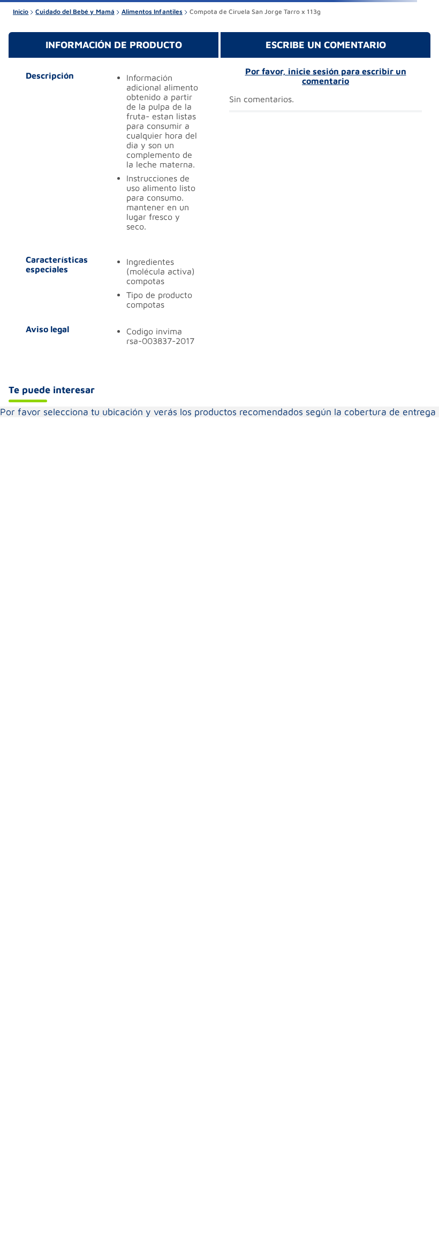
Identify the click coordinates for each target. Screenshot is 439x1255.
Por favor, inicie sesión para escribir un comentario (325, 76)
